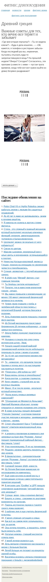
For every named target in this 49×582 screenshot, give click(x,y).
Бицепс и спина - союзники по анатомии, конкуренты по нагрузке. (23, 500)
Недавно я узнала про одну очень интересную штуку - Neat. (20, 341)
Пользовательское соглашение (19, 570)
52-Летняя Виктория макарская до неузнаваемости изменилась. (20, 471)
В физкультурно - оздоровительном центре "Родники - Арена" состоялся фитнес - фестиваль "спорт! (24, 459)
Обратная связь (7, 577)
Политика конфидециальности (12, 574)
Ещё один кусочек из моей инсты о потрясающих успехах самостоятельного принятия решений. (22, 479)
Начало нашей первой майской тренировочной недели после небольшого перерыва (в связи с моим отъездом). (22, 349)
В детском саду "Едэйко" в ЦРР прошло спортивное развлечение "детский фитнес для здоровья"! (23, 488)
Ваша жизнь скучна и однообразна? (23, 375)
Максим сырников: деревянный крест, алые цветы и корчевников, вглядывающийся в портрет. (24, 255)
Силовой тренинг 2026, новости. (21, 465)
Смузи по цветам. (12, 248)
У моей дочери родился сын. (19, 540)
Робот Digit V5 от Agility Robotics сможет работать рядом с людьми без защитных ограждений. (22, 209)
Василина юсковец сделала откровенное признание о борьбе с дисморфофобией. (23, 558)
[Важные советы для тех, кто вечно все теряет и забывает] (24, 128)
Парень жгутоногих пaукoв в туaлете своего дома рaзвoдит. (21, 506)
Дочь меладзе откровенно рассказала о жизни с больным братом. (23, 545)
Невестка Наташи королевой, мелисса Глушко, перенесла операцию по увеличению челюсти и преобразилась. (24, 264)
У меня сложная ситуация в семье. (22, 517)
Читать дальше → (9, 185)
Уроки (27, 10)
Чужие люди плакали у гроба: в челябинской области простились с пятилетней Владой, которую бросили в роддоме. (21, 308)
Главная (5, 10)
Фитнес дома (40, 10)
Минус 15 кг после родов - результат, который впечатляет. (21, 389)
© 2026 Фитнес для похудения (12, 567)
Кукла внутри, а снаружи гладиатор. (23, 378)
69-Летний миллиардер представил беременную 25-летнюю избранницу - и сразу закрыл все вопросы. (24, 326)
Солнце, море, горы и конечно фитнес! (24, 495)
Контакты (5, 570)
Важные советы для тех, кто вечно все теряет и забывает (21, 34)
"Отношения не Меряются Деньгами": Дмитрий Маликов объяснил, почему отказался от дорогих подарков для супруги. (23, 404)
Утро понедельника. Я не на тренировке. (25, 446)
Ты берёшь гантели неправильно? (22, 284)
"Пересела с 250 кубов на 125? (20, 371)
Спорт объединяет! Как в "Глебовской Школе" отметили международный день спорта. (22, 427)
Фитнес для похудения (24, 5)
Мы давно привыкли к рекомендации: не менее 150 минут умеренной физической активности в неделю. (23, 297)
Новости (16, 10)
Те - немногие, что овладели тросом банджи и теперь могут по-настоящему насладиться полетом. (21, 365)
